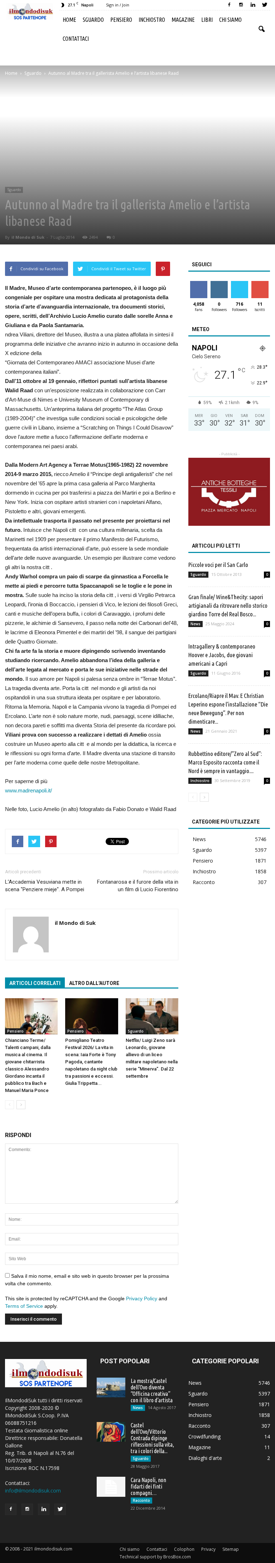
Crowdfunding (204, 1436)
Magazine (183, 19)
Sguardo (93, 19)
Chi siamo (230, 19)
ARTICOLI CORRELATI (35, 983)
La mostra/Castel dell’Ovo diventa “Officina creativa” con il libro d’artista (152, 1390)
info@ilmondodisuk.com (33, 1490)
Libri (207, 19)
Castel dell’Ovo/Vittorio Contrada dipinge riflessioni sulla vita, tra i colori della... (152, 1438)
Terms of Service (24, 1306)
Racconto (204, 882)
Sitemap (230, 1549)
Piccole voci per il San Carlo (218, 564)
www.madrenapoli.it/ (28, 790)
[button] (261, 29)
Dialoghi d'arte (205, 1458)
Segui (219, 283)
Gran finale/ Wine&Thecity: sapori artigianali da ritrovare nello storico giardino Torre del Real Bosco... (227, 605)
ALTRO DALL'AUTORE (94, 983)
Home (69, 19)
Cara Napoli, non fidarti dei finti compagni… (148, 1486)
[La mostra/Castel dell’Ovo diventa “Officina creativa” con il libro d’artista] (111, 1387)
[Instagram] (241, 5)
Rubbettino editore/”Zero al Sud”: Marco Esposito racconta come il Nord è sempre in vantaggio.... (225, 762)
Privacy (208, 1549)
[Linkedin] (252, 5)
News (195, 623)
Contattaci (76, 38)
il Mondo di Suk (27, 237)
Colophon (184, 1549)
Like (198, 283)
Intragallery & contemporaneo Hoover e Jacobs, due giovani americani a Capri (221, 655)
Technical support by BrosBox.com (155, 1557)
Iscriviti (259, 283)
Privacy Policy (141, 1298)
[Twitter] (264, 5)
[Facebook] (229, 5)
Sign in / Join (117, 5)
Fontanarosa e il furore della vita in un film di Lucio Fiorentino (137, 886)
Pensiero (121, 19)
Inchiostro (152, 19)
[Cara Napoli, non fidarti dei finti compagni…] (111, 1487)
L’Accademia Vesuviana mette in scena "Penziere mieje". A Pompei (44, 886)
